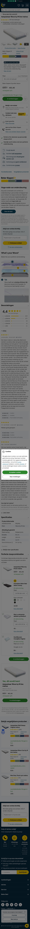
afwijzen (22, 464)
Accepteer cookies (15, 472)
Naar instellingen (15, 476)
